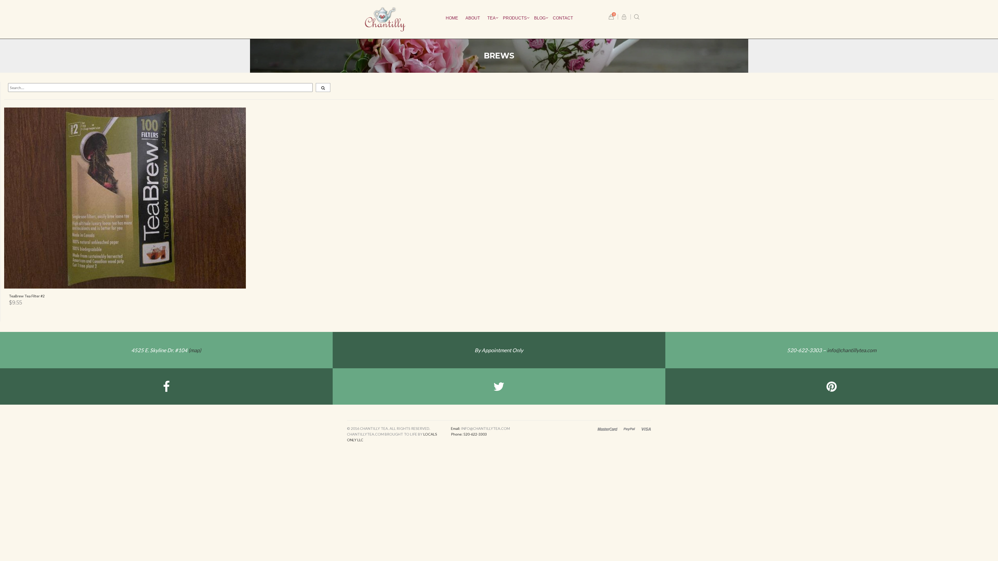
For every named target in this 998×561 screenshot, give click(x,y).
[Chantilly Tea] (385, 19)
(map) (166, 350)
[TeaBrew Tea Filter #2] (125, 198)
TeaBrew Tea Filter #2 (27, 296)
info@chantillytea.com (851, 350)
